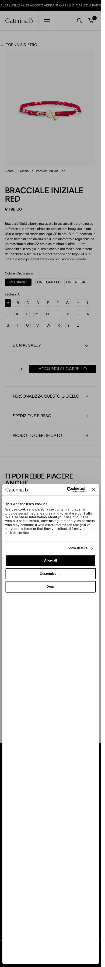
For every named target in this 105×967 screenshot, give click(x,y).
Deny (51, 586)
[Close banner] (94, 489)
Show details (77, 548)
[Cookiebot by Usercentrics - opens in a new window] (64, 489)
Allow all (50, 560)
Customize (48, 574)
